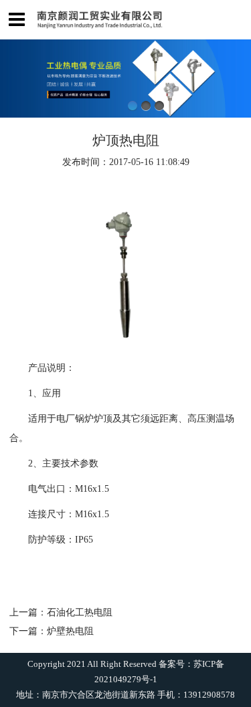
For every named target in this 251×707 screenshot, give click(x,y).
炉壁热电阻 (70, 630)
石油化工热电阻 (79, 612)
